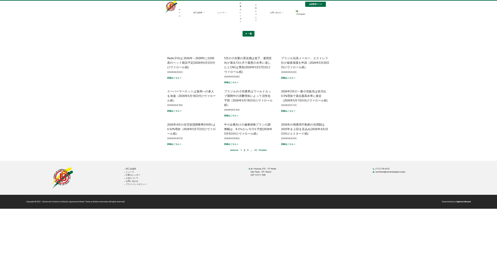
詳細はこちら (174, 78)
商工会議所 (198, 12)
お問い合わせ (276, 12)
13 (255, 150)
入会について (131, 178)
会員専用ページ (315, 4)
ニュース (221, 12)
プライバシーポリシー (136, 184)
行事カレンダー (240, 12)
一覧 (249, 33)
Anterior (234, 150)
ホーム (179, 12)
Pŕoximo (263, 150)
